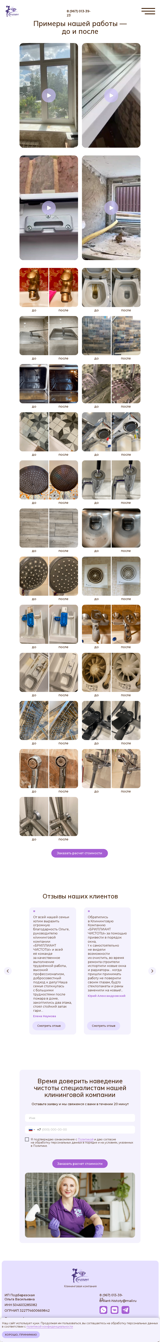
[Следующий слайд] (152, 971)
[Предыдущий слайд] (8, 971)
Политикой (85, 1139)
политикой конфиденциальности (50, 1326)
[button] (79, 853)
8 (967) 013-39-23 (79, 13)
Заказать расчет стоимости (80, 1164)
